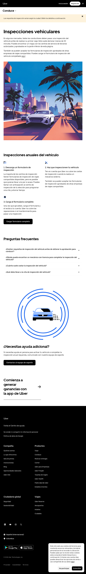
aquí (23, 56)
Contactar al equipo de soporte (19, 363)
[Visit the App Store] (26, 547)
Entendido (77, 568)
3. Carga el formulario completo (19, 202)
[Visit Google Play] (11, 547)
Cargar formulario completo (18, 221)
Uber (5, 3)
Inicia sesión (63, 3)
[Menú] (83, 4)
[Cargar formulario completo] (5, 197)
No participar (64, 568)
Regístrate (75, 3)
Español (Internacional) (15, 534)
